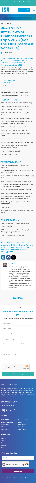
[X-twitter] (6, 410)
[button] (33, 10)
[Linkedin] (3, 410)
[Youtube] (10, 410)
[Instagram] (14, 410)
